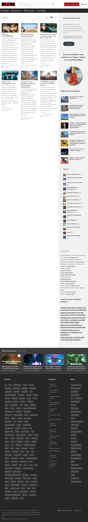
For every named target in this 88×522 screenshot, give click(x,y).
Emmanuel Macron (9, 425)
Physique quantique (28, 468)
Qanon (35, 478)
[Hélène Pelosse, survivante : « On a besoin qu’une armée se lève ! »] (11, 359)
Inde (12, 445)
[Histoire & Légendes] (64, 200)
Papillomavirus (9, 468)
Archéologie (25, 391)
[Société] (64, 233)
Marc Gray (73, 441)
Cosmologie (27, 411)
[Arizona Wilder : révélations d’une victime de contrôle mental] (54, 359)
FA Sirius (73, 405)
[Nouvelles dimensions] (64, 207)
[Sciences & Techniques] (64, 228)
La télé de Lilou (75, 425)
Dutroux (19, 418)
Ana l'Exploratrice (75, 388)
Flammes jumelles (9, 435)
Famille (17, 431)
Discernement (33, 415)
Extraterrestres (9, 431)
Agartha (31, 385)
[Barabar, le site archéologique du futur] (10, 75)
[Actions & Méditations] (64, 175)
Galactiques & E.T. (72, 196)
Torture (15, 491)
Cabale (28, 398)
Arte (72, 398)
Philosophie (18, 468)
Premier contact (17, 471)
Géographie (34, 438)
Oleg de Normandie (76, 455)
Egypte (26, 421)
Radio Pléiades (41, 10)
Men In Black (14, 458)
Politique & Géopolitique (74, 215)
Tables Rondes (74, 471)
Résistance (34, 481)
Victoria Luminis (73, 257)
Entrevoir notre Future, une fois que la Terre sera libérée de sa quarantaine (33, 367)
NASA (30, 461)
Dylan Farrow (27, 418)
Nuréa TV (73, 451)
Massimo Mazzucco (76, 445)
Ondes (25, 465)
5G (6, 385)
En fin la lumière (70, 283)
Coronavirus (19, 411)
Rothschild (20, 481)
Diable (26, 415)
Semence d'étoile (15, 485)
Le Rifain (73, 435)
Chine (6, 405)
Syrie (34, 488)
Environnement (9, 428)
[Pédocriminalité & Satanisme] (64, 211)
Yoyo (22, 498)
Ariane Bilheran (75, 395)
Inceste (7, 445)
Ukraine (25, 495)
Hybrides (27, 441)
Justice (32, 448)
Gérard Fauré (74, 408)
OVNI (36, 465)
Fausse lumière (25, 431)
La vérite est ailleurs (76, 431)
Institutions (18, 445)
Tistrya (73, 475)
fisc (33, 431)
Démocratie (8, 421)
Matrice (32, 455)
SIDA (6, 488)
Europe (25, 428)
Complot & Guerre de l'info (74, 182)
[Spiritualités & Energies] (64, 237)
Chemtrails (30, 401)
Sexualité (24, 485)
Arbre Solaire (74, 391)
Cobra (6, 408)
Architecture (8, 391)
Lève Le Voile (80, 262)
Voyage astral (14, 498)
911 (10, 385)
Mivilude (22, 458)
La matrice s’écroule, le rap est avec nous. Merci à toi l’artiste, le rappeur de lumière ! (76, 367)
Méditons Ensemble (76, 448)
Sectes (7, 485)
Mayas (7, 458)
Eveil (30, 428)
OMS (20, 465)
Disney (7, 418)
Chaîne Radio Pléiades (66, 272)
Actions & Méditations (73, 174)
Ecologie (20, 421)
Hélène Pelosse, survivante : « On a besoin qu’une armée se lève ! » (11, 367)
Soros (23, 488)
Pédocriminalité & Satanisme (55, 436)
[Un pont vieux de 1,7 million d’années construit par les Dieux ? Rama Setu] (48, 28)
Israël (11, 448)
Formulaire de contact (66, 510)
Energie (19, 425)
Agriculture (8, 388)
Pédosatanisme (27, 478)
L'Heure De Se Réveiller (77, 421)
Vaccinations (32, 495)
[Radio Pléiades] (64, 221)
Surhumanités (29, 10)
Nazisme (7, 465)
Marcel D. (73, 438)
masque (25, 455)
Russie (27, 481)
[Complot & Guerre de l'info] (64, 184)
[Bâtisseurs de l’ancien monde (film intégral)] (29, 28)
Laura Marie (74, 428)
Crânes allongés (18, 415)
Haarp (6, 441)
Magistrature (8, 455)
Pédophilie (18, 478)
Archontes (16, 391)
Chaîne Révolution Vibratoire (68, 281)
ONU (31, 465)
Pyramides (33, 475)
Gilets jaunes (20, 438)
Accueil (78, 510)
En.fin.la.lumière (70, 294)
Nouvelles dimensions (73, 207)
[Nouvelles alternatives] (64, 204)
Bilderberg (14, 398)
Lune (33, 451)
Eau (14, 421)
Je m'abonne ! (69, 43)
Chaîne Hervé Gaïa (65, 270)
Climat (26, 405)
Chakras (22, 401)
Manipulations (17, 455)
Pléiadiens (7, 471)
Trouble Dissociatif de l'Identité (12, 495)
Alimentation (16, 388)
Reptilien (13, 481)
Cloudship (32, 405)
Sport (28, 488)
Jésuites (7, 451)
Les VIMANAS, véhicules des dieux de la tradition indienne (47, 83)
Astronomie (21, 395)
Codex (12, 408)
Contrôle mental (9, 411)
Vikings (7, 498)
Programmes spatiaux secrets (12, 475)
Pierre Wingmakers (76, 458)
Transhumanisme (23, 491)
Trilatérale (32, 491)
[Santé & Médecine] (64, 224)
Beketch (7, 398)
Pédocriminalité (9, 478)
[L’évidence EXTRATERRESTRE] (10, 28)
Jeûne (17, 448)
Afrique (25, 385)
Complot (19, 408)
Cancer (35, 398)
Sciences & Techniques (74, 227)
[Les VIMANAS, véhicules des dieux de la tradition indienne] (48, 75)
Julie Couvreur (74, 415)
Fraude (36, 435)
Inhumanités (17, 10)
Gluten (27, 438)
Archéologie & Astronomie (74, 177)
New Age (14, 465)
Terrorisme (8, 491)
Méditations (23, 461)
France (30, 435)
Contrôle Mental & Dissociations (55, 403)
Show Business (33, 485)
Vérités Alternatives (76, 481)
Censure (16, 401)
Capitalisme (8, 401)
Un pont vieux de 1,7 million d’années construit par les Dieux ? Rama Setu (48, 36)
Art (31, 391)
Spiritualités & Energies (74, 235)
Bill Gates (22, 398)
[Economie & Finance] (64, 193)
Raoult (6, 481)
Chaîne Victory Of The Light (68, 274)
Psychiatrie (25, 475)
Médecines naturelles (32, 458)
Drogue (13, 418)
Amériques (32, 388)
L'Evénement (15, 451)
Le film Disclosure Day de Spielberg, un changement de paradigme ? (71, 332)
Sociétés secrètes (14, 488)
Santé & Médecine (72, 223)
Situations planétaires (76, 468)
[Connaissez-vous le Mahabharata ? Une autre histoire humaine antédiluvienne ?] (29, 75)
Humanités (5, 10)
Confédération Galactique (29, 408)
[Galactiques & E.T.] (64, 196)
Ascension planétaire (10, 395)
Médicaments (14, 461)
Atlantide (29, 395)
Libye (22, 451)
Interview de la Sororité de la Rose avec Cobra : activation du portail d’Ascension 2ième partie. (73, 320)
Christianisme (14, 405)
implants (34, 441)
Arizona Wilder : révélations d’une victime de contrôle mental (53, 367)
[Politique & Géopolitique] (64, 216)
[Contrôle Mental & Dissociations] (64, 189)
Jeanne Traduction (75, 411)
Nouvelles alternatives (73, 203)
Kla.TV (72, 418)
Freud (6, 438)
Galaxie (12, 438)
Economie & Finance (73, 192)
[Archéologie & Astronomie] (64, 179)
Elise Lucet (78, 398)
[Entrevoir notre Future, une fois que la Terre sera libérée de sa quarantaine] (33, 359)
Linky (27, 451)
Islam (6, 448)
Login (85, 4)
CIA (21, 405)
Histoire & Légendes (73, 199)
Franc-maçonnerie (21, 435)
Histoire (13, 441)
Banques (36, 395)
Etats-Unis (17, 428)
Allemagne (24, 388)
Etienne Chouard (75, 401)
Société (69, 232)
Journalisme (24, 448)
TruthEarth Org (74, 478)
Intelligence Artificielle (29, 445)
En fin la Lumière (71, 292)
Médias (7, 461)
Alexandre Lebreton (76, 385)
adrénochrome (17, 385)
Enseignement (26, 425)
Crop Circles (8, 415)
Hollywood (19, 441)
